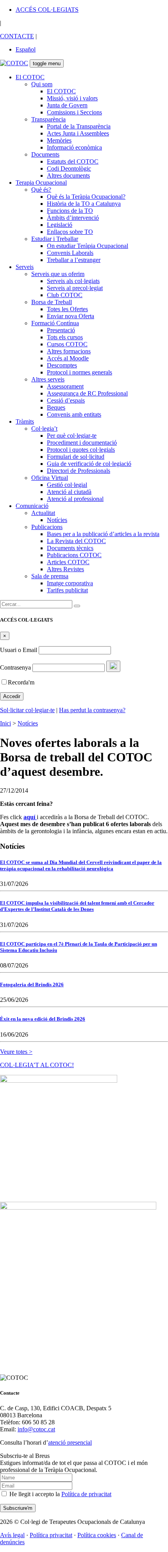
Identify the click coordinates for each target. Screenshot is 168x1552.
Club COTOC (64, 295)
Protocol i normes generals (79, 372)
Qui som (41, 84)
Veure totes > (16, 1051)
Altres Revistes (65, 569)
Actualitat (43, 513)
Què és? (41, 189)
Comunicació (32, 505)
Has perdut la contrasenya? (92, 710)
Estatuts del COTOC (72, 161)
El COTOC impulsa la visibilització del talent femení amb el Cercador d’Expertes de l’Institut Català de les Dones (77, 906)
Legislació (59, 224)
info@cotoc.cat (36, 1429)
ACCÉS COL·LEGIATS (47, 9)
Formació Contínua (55, 323)
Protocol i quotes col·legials (81, 449)
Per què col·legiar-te (72, 435)
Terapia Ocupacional (41, 182)
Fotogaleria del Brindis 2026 (32, 984)
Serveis (25, 267)
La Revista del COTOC (76, 541)
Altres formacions (69, 351)
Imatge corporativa (70, 583)
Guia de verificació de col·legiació (89, 463)
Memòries (59, 140)
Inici (5, 723)
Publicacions (47, 527)
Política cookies (96, 1535)
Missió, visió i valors (72, 98)
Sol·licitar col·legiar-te (27, 710)
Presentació (61, 330)
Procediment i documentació (82, 442)
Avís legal (12, 1535)
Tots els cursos (65, 337)
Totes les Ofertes (67, 309)
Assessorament (65, 386)
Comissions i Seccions (74, 112)
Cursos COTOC (67, 344)
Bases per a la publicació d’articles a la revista (103, 534)
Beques (56, 407)
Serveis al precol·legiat (75, 288)
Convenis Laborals (70, 252)
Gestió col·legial (67, 484)
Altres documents (68, 175)
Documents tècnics (70, 548)
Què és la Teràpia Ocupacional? (86, 196)
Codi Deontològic (69, 168)
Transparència (48, 119)
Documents (45, 154)
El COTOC (30, 77)
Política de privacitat (86, 1494)
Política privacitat (51, 1535)
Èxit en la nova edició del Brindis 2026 (42, 1019)
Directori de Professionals (78, 470)
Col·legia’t (44, 428)
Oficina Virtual (49, 477)
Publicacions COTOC (74, 555)
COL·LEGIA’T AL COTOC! (37, 1065)
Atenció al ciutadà (69, 491)
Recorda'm (21, 682)
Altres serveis (47, 379)
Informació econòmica (74, 147)
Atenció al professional (75, 498)
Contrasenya (15, 667)
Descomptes (62, 365)
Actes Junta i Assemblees (78, 133)
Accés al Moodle (68, 358)
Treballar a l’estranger (73, 260)
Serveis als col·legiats (73, 281)
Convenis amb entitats (74, 414)
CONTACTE (17, 36)
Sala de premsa (49, 576)
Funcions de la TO (70, 210)
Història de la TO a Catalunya (84, 203)
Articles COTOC (68, 562)
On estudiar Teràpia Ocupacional (87, 245)
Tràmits (25, 421)
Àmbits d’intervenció (73, 217)
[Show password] (113, 666)
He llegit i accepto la (59, 1494)
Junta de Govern (67, 105)
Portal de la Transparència (79, 126)
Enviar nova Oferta (70, 316)
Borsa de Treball (51, 302)
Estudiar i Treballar (54, 238)
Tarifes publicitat (67, 590)
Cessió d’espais (66, 400)
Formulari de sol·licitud (75, 456)
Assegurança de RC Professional (87, 393)
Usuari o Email (18, 650)
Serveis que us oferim (57, 274)
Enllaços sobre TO (70, 231)
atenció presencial (70, 1442)
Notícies (57, 520)
